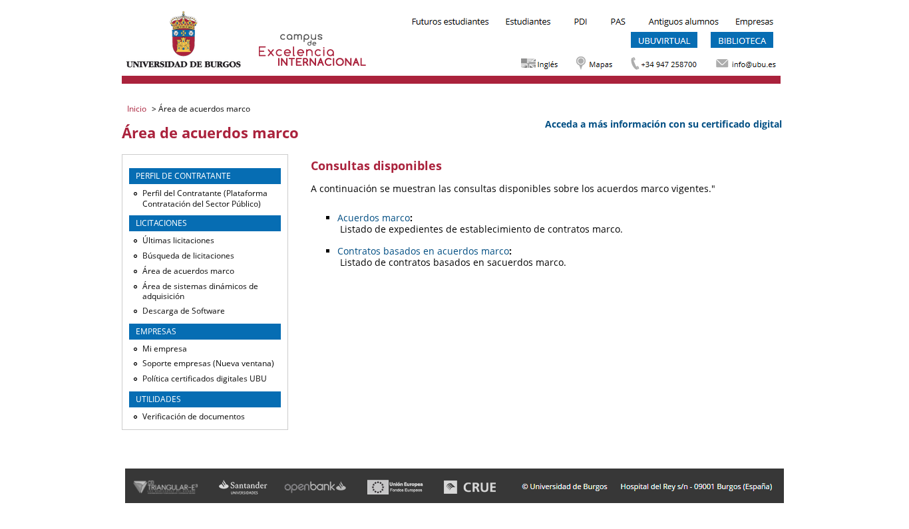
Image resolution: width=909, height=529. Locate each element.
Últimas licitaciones (178, 240)
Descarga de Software (183, 310)
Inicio (137, 108)
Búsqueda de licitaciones (188, 255)
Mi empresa (164, 348)
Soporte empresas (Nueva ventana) (208, 363)
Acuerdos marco (373, 217)
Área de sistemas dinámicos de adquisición (200, 291)
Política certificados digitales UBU (204, 378)
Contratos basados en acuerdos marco (423, 251)
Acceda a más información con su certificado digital (663, 124)
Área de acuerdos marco (188, 270)
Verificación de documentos (193, 416)
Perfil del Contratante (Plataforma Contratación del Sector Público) (205, 198)
